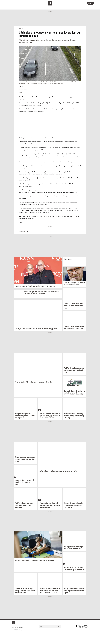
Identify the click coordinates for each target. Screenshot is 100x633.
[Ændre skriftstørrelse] (20, 86)
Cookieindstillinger (16, 629)
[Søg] (58, 626)
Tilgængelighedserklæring (17, 630)
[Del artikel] (23, 86)
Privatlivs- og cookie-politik (17, 627)
